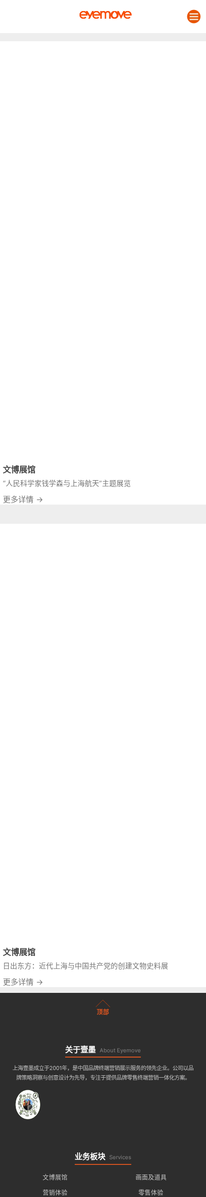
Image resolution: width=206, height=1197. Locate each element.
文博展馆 (55, 1177)
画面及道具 (151, 1177)
